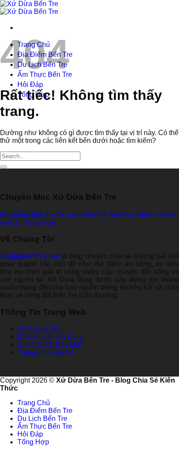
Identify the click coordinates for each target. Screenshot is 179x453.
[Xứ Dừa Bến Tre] (29, 7)
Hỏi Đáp (30, 84)
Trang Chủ (33, 403)
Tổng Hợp (33, 442)
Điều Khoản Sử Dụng (50, 337)
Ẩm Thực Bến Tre (44, 426)
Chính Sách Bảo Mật (49, 344)
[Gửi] (3, 166)
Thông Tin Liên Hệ (46, 352)
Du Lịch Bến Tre (42, 418)
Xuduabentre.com (29, 256)
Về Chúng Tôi (38, 329)
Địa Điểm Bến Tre (45, 410)
